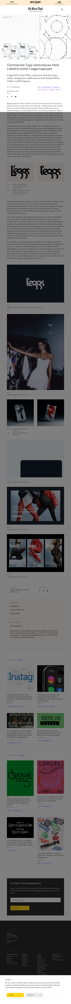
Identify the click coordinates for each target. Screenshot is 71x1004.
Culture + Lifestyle (12, 963)
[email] (15, 96)
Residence (55, 954)
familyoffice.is (15, 606)
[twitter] (11, 96)
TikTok (24, 956)
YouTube (24, 959)
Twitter (24, 963)
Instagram (25, 954)
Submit (39, 956)
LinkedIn (24, 958)
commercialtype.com (17, 610)
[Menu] (62, 9)
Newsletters (41, 972)
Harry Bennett (15, 87)
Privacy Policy (41, 963)
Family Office (11, 133)
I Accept (11, 995)
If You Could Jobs (57, 959)
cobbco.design (15, 613)
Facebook (25, 961)
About (39, 954)
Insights (39, 970)
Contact (39, 958)
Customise (30, 995)
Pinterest (25, 965)
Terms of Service (42, 965)
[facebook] (7, 96)
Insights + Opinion (12, 954)
